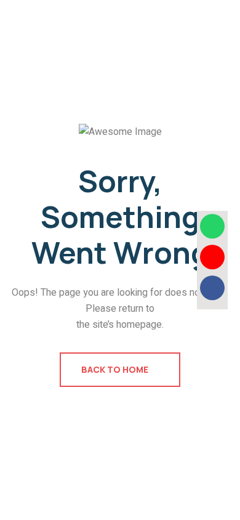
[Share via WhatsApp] (212, 226)
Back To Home (115, 369)
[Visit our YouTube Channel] (212, 257)
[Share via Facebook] (212, 287)
